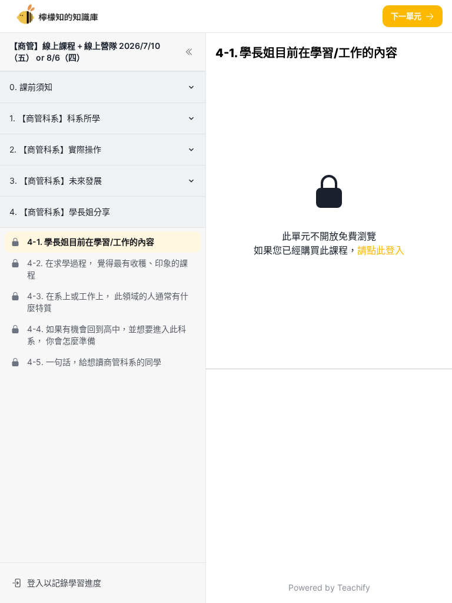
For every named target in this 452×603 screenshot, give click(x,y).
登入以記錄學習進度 (64, 583)
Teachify (353, 587)
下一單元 (406, 16)
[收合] (189, 52)
